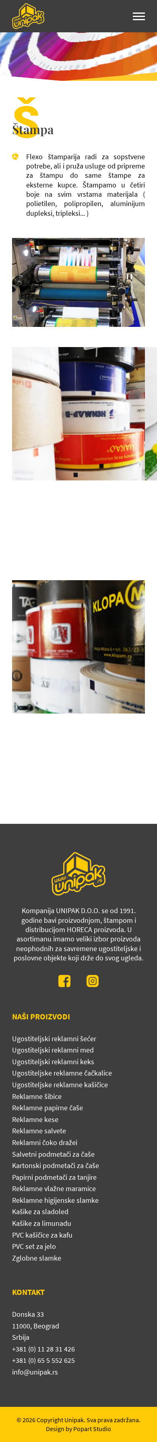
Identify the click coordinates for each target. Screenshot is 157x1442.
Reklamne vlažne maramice (54, 1188)
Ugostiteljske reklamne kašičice (60, 1084)
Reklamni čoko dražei (44, 1142)
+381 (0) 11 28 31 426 (43, 1349)
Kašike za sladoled (40, 1211)
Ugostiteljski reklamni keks (53, 1061)
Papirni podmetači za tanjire (54, 1177)
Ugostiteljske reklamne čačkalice (62, 1073)
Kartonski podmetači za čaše (55, 1165)
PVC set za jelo (34, 1246)
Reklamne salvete (39, 1130)
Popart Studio (92, 1429)
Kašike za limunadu (41, 1223)
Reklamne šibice (37, 1096)
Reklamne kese (35, 1119)
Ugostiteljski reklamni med (53, 1050)
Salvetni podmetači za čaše (53, 1154)
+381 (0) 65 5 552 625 (43, 1360)
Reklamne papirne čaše (47, 1107)
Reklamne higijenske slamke (55, 1200)
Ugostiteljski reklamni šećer (54, 1038)
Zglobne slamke (36, 1258)
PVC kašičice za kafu (42, 1235)
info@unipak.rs (35, 1372)
